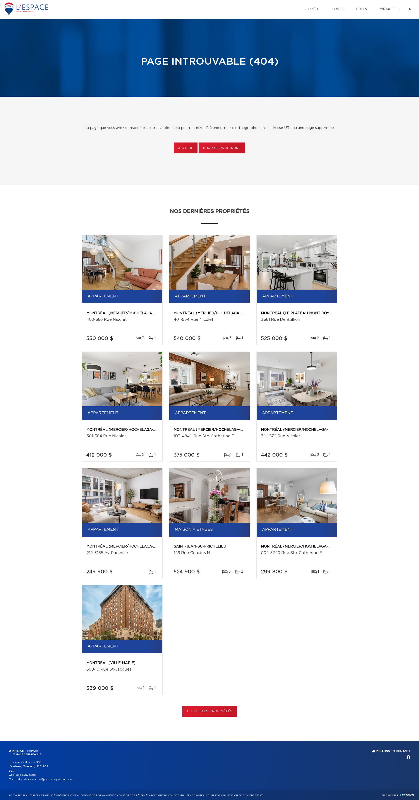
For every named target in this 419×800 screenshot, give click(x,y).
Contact (386, 9)
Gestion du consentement (245, 795)
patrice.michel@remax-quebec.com (47, 779)
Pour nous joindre (222, 148)
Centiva (407, 794)
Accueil (185, 148)
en (409, 9)
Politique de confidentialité (170, 795)
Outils (361, 9)
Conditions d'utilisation (208, 795)
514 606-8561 (26, 775)
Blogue (338, 9)
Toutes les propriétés (210, 711)
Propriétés (311, 9)
